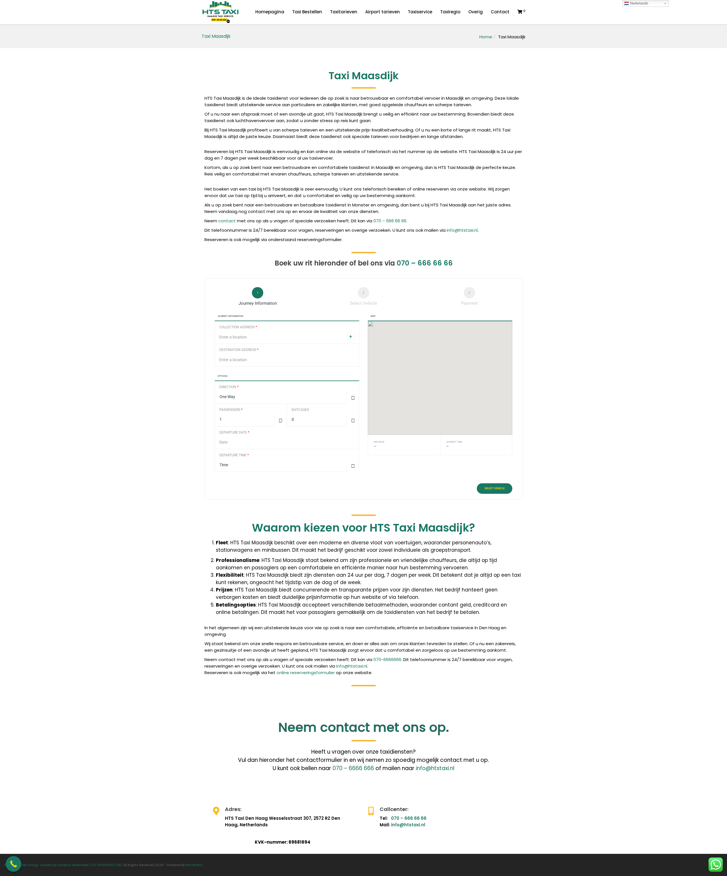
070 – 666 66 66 (389, 221)
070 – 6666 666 (353, 768)
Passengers (231, 410)
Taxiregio (450, 12)
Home (485, 37)
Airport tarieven (382, 12)
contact (227, 221)
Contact (500, 12)
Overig (475, 12)
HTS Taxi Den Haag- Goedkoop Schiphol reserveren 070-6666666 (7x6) (65, 865)
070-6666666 (387, 659)
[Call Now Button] (13, 864)
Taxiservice (420, 12)
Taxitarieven (343, 12)
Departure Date (234, 432)
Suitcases (300, 410)
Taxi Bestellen (307, 12)
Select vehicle (494, 488)
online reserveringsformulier (306, 673)
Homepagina (269, 12)
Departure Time (234, 455)
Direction (229, 387)
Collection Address (238, 327)
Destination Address (238, 350)
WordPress (194, 865)
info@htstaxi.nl (462, 230)
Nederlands (638, 3)
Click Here (222, 810)
